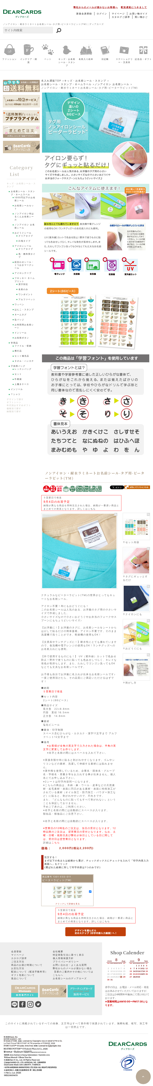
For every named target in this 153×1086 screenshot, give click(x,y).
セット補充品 (22, 356)
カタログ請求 (19, 958)
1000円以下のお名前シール (25, 199)
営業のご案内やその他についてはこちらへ (73, 973)
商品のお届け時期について (27, 965)
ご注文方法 (17, 961)
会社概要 (58, 951)
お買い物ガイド (138, 13)
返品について (19, 978)
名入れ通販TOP (51, 80)
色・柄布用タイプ (26, 255)
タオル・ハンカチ (24, 361)
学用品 (14, 343)
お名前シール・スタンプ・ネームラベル (66, 84)
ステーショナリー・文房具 (124, 61)
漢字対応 (23, 284)
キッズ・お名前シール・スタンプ (66, 62)
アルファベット (26, 299)
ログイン (102, 13)
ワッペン (19, 304)
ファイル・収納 (23, 346)
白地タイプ (24, 241)
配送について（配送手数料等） (29, 971)
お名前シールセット (24, 207)
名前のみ (23, 289)
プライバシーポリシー (66, 961)
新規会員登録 (84, 13)
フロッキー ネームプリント (25, 279)
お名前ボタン (22, 338)
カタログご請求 (121, 17)
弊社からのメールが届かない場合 (72, 968)
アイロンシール (23, 246)
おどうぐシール (23, 233)
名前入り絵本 (86, 59)
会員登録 (16, 951)
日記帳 (105, 59)
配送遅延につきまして (134, 7)
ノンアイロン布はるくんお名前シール (24, 216)
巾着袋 (18, 379)
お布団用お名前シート (24, 326)
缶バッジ (19, 319)
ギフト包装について (23, 975)
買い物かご (141, 17)
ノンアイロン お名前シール (112, 84)
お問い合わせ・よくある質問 (70, 965)
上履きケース (22, 384)
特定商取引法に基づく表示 (68, 954)
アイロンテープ (23, 273)
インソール (21, 333)
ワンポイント (25, 294)
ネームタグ (21, 314)
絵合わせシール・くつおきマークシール (24, 265)
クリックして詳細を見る (67, 904)
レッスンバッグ (23, 369)
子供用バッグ (18, 366)
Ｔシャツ (16, 394)
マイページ (118, 13)
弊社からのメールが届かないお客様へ (96, 7)
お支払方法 (17, 968)
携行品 (18, 351)
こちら (92, 508)
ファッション (9, 59)
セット (18, 374)
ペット (47, 59)
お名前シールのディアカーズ (70, 978)
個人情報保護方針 (63, 958)
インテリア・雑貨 (28, 61)
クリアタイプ (25, 236)
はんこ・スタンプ (24, 309)
